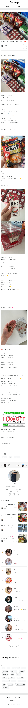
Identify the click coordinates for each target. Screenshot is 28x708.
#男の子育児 (14, 671)
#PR (8, 668)
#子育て (18, 674)
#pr (11, 457)
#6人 (3, 684)
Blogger (20, 6)
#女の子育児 (20, 677)
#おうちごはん (11, 538)
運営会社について (14, 700)
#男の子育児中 (22, 681)
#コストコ (17, 457)
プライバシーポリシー (16, 698)
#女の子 (4, 677)
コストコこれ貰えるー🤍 (7, 525)
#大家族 (14, 681)
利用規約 (8, 698)
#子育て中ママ (15, 668)
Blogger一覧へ (14, 646)
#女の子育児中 (5, 681)
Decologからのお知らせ (15, 657)
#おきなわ (22, 671)
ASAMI (14, 484)
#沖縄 (12, 674)
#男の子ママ (5, 671)
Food (25, 45)
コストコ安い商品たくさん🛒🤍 (9, 504)
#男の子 (24, 668)
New (7, 6)
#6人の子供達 (5, 687)
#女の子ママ (12, 677)
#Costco (4, 457)
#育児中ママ (5, 674)
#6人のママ (10, 684)
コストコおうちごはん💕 (7, 536)
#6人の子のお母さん (20, 684)
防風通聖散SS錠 (6, 349)
